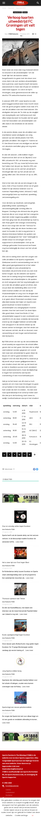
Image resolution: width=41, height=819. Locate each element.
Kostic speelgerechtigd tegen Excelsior (16, 635)
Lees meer (19, 542)
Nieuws (25, 12)
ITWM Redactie (13, 34)
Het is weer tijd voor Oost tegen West (15, 562)
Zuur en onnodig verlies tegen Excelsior (16, 526)
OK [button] (32, 815)
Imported (11, 8)
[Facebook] (9, 454)
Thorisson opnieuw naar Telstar (13, 599)
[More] (34, 454)
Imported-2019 (20, 8)
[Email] (24, 454)
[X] (14, 454)
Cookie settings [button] (21, 815)
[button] (38, 3)
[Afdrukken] (29, 454)
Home (4, 8)
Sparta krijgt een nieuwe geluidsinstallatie (16, 707)
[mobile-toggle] (3, 3)
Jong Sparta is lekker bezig (11, 671)
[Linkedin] (19, 454)
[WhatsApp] (4, 454)
